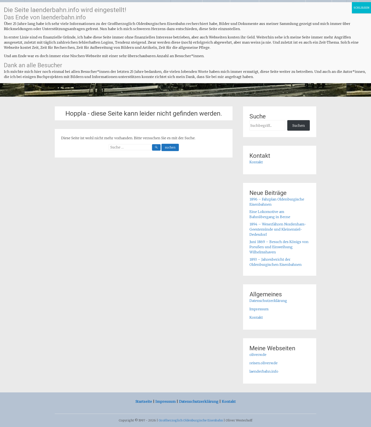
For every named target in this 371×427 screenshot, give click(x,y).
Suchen (298, 125)
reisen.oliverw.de (263, 363)
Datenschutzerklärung (268, 300)
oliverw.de (257, 354)
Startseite (144, 401)
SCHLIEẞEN (361, 7)
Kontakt (256, 162)
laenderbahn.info (263, 371)
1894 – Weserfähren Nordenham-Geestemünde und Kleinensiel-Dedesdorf (277, 229)
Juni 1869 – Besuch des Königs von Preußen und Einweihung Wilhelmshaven (279, 247)
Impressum (259, 309)
